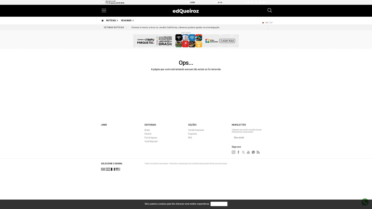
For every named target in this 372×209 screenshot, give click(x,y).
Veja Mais (126, 20)
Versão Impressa (196, 130)
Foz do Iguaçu (151, 137)
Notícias (111, 20)
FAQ (190, 137)
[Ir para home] (102, 20)
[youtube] (260, 2)
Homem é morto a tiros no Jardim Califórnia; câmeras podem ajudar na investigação (175, 27)
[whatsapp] (264, 2)
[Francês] (113, 169)
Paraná (148, 134)
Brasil (147, 130)
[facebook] (252, 2)
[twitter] (256, 2)
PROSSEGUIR (219, 203)
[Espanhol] (108, 169)
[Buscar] (270, 10)
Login (192, 2)
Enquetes (192, 134)
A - (222, 2)
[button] (104, 10)
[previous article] (270, 27)
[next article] (265, 27)
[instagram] (248, 2)
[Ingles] (118, 169)
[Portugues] (103, 169)
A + (219, 2)
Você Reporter (151, 141)
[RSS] (258, 152)
